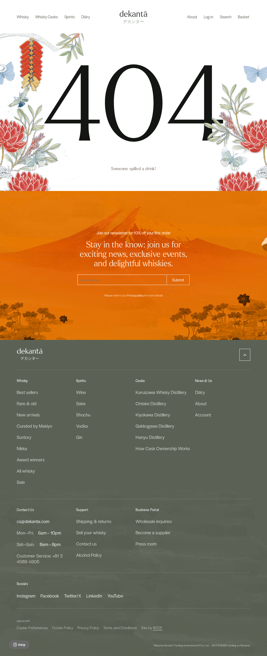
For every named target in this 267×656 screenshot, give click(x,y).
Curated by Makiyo (34, 426)
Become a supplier (153, 532)
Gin (79, 437)
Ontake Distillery (151, 403)
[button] (23, 16)
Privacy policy (135, 295)
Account (203, 414)
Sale (21, 482)
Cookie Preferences (32, 627)
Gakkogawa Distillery (155, 426)
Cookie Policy (62, 627)
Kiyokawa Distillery (153, 414)
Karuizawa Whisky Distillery (161, 392)
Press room (146, 544)
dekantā (22, 621)
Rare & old (27, 403)
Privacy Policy (88, 627)
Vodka (82, 426)
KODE (157, 627)
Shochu (83, 414)
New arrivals (28, 414)
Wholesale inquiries (154, 521)
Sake (81, 403)
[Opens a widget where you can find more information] (19, 645)
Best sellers (27, 392)
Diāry (200, 392)
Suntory (24, 437)
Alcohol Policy (89, 555)
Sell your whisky (91, 532)
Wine (81, 392)
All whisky (26, 471)
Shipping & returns (93, 521)
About (201, 403)
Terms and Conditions (120, 627)
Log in (208, 16)
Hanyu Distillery (150, 437)
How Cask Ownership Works (163, 448)
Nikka (22, 448)
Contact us (86, 544)
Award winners (31, 459)
